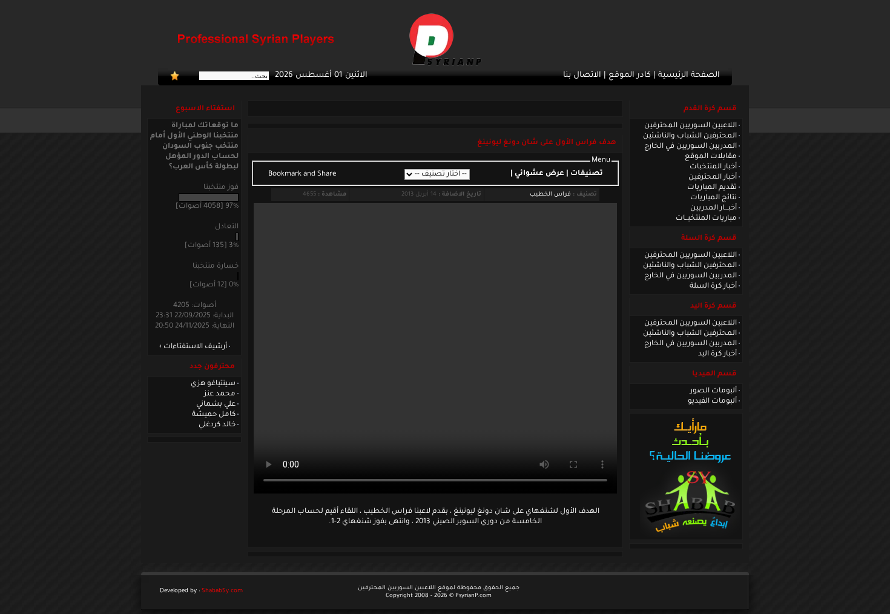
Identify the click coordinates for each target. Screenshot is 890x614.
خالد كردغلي (217, 425)
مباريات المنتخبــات (706, 218)
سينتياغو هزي (213, 384)
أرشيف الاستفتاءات (195, 347)
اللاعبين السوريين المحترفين (690, 126)
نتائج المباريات (713, 198)
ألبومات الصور (713, 391)
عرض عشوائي (539, 174)
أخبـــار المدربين (713, 208)
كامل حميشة (214, 415)
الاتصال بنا (582, 75)
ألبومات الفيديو (712, 401)
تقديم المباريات (712, 187)
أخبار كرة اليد (717, 354)
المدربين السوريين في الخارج (690, 146)
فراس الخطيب (550, 194)
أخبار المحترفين (712, 177)
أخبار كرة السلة (713, 286)
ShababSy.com (222, 591)
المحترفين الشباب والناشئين (690, 136)
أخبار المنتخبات (713, 167)
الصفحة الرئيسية (689, 75)
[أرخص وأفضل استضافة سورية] (690, 536)
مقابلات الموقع (711, 157)
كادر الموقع (629, 75)
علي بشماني (216, 404)
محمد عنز (220, 394)
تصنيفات (586, 174)
